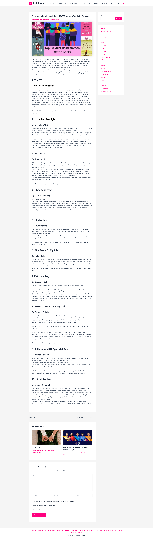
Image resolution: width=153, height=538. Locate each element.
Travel (118, 3)
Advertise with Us (57, 530)
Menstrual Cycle (105, 65)
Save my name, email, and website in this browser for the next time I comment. (55, 501)
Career (103, 34)
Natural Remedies (106, 71)
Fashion (82, 3)
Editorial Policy (112, 530)
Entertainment (73, 3)
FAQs (120, 530)
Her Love (96, 3)
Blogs (32, 530)
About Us (48, 530)
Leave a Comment (37, 450)
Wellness (103, 85)
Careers (66, 530)
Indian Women (105, 60)
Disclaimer (99, 530)
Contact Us (73, 530)
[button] (123, 3)
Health (89, 3)
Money (103, 68)
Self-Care (103, 77)
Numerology (104, 74)
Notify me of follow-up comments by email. (44, 505)
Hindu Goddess (105, 57)
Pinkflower (38, 3)
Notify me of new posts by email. (42, 510)
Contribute (81, 530)
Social (112, 3)
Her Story (105, 3)
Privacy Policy (39, 530)
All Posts (52, 3)
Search (102, 15)
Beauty (103, 28)
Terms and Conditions (76, 532)
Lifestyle (103, 63)
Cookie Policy (90, 530)
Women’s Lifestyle (106, 91)
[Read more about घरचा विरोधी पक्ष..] (46, 437)
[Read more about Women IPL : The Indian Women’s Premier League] (78, 437)
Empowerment (62, 3)
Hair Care (103, 45)
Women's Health (105, 88)
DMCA (105, 530)
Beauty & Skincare (106, 31)
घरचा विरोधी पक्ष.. (37, 447)
